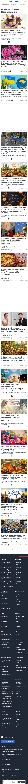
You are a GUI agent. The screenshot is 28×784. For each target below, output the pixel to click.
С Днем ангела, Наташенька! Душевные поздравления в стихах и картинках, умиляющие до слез (13, 63)
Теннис (18, 599)
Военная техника (6, 674)
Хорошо (21, 782)
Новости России (6, 639)
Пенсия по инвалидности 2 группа (6, 718)
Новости (3, 559)
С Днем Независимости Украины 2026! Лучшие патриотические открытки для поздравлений (14, 92)
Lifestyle (17, 631)
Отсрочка (18, 665)
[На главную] (14, 2)
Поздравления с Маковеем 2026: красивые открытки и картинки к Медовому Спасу (14, 448)
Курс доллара (5, 605)
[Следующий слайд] (26, 5)
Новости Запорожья (7, 575)
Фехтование (19, 607)
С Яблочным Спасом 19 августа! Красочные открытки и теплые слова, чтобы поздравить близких (13, 210)
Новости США (6, 637)
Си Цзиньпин (5, 688)
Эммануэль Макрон (7, 691)
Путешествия (19, 642)
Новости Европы (6, 634)
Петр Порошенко (6, 698)
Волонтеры (5, 671)
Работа (18, 564)
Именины (18, 696)
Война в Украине (6, 657)
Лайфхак (18, 647)
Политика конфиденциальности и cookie (12, 749)
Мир (2, 631)
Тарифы (4, 603)
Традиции (18, 688)
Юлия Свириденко (7, 706)
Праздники (18, 679)
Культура (18, 644)
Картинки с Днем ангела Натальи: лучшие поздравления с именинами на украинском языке (13, 33)
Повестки (18, 660)
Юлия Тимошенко (7, 701)
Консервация (19, 716)
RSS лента (5, 771)
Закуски (18, 726)
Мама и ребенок (20, 616)
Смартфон (5, 626)
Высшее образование (19, 578)
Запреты (18, 691)
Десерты (18, 721)
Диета (17, 621)
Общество (18, 559)
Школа (17, 575)
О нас (3, 746)
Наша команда (6, 764)
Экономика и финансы (4, 592)
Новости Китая (6, 644)
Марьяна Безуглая (7, 703)
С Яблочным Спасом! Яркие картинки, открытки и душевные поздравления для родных (13, 180)
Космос (4, 619)
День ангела (19, 693)
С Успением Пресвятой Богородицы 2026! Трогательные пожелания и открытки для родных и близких (14, 387)
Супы (17, 719)
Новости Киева (6, 562)
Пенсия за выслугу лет (7, 730)
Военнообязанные (21, 667)
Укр (26, 1)
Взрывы (4, 664)
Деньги (4, 595)
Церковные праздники (19, 683)
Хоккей (18, 602)
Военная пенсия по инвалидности (7, 722)
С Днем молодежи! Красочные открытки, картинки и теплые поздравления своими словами (13, 536)
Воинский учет (20, 670)
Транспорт (5, 598)
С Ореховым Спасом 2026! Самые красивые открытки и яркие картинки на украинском (13, 358)
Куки (13, 782)
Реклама (4, 756)
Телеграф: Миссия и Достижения (10, 769)
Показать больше (11, 550)
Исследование (20, 626)
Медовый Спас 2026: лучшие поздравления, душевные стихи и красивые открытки (13, 477)
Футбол (18, 594)
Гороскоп (18, 634)
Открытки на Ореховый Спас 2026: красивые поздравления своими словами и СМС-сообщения (13, 271)
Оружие (4, 669)
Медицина (18, 572)
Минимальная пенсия (6, 726)
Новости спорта (19, 591)
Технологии (5, 616)
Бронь (17, 662)
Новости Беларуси (7, 647)
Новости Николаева (7, 586)
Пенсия (3, 711)
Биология (4, 621)
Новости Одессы (6, 570)
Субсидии (18, 570)
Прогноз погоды (20, 583)
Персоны (3, 679)
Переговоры (5, 666)
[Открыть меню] (2, 2)
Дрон (3, 624)
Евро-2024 (19, 604)
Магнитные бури (20, 649)
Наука (3, 613)
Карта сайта (5, 766)
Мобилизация (19, 657)
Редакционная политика (8, 751)
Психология (19, 624)
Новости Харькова (7, 564)
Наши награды (6, 759)
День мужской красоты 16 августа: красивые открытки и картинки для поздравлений (13, 329)
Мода (17, 639)
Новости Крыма (6, 583)
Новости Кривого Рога (6, 578)
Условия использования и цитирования (12, 754)
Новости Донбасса (7, 581)
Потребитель (19, 637)
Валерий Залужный (7, 693)
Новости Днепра (6, 567)
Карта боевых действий (6, 661)
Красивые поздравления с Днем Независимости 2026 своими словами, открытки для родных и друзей (13, 150)
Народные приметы (21, 686)
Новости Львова (6, 572)
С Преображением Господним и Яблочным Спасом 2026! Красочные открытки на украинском (13, 241)
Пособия (18, 581)
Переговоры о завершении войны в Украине (14, 4)
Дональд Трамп (6, 686)
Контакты (4, 761)
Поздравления (20, 652)
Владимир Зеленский (5, 683)
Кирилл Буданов (6, 696)
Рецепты (17, 711)
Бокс (17, 597)
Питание (18, 619)
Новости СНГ (5, 642)
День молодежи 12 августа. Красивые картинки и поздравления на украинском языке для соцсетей (12, 506)
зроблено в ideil (5, 779)
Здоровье (18, 613)
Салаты (18, 724)
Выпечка (18, 714)
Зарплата (18, 562)
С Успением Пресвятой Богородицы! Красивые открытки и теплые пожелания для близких (13, 418)
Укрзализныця (6, 608)
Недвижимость (6, 600)
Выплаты (18, 567)
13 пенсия (5, 714)
